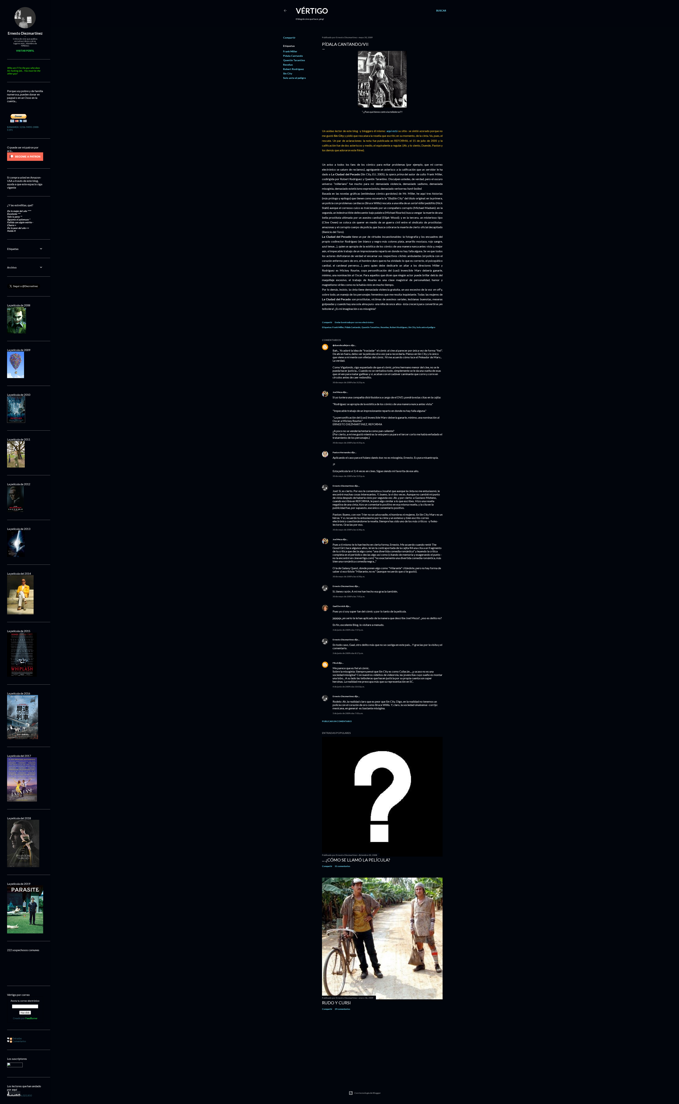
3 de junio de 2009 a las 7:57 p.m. (348, 630)
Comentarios (19, 1041)
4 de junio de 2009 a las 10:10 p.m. (349, 686)
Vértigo (312, 10)
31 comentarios (342, 866)
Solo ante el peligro (294, 77)
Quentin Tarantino (294, 60)
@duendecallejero (341, 345)
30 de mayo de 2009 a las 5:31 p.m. (349, 476)
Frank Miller (290, 51)
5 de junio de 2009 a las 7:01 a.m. (348, 713)
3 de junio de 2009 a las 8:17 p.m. (348, 653)
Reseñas (288, 64)
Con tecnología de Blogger (367, 1093)
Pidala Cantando (293, 55)
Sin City (287, 73)
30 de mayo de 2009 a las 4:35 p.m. (349, 442)
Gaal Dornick (339, 606)
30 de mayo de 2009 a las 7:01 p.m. (349, 596)
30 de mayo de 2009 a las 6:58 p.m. (349, 576)
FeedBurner (31, 1018)
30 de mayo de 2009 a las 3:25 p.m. (349, 382)
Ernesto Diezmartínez (343, 485)
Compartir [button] (289, 37)
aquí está (392, 131)
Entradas (17, 1038)
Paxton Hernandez (342, 452)
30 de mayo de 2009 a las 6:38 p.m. (349, 529)
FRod (335, 663)
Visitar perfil (25, 50)
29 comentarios (342, 1009)
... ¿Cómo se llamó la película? (356, 859)
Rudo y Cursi (336, 1002)
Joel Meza (337, 392)
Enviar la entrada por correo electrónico (354, 322)
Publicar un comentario (337, 721)
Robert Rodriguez (293, 69)
